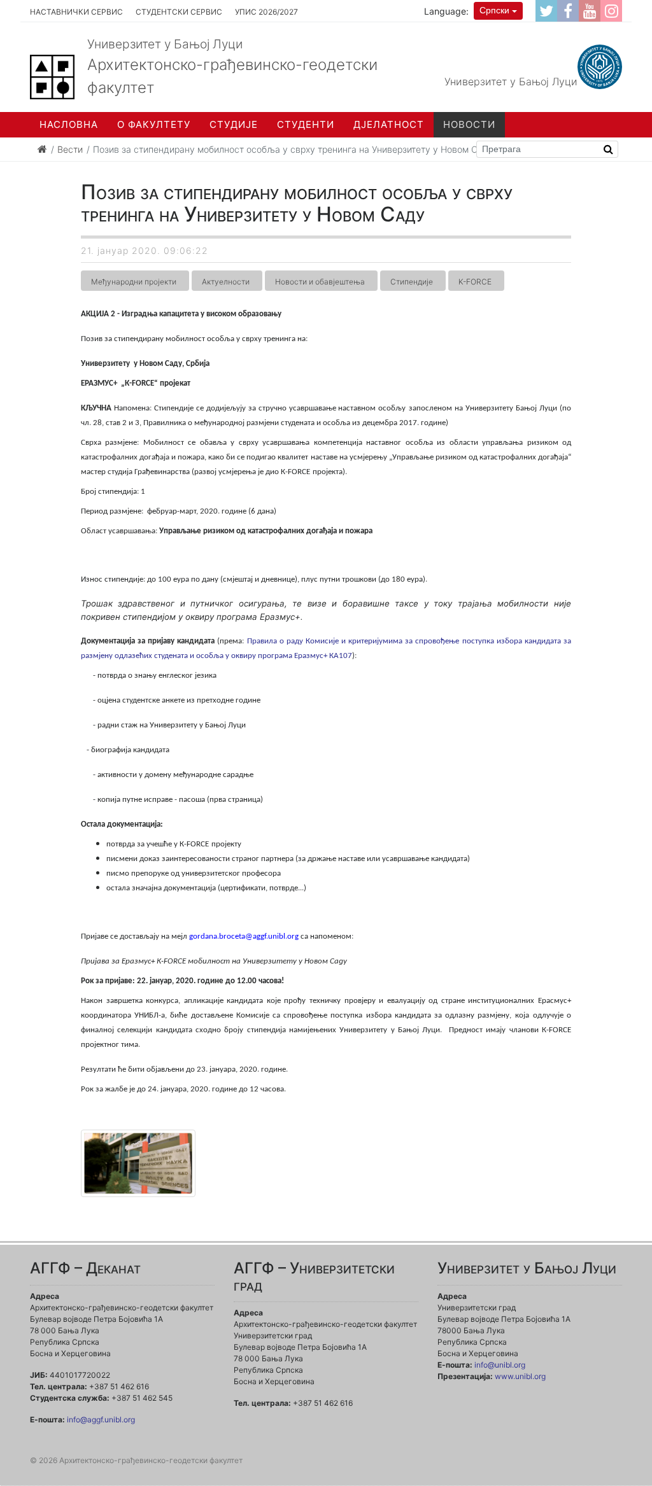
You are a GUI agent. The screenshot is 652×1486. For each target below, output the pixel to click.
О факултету (153, 124)
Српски (494, 10)
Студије (233, 124)
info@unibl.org (499, 1365)
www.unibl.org (520, 1376)
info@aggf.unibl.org (101, 1419)
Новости (469, 124)
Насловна (68, 124)
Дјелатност (388, 124)
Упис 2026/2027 (266, 12)
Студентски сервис (179, 12)
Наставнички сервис (76, 12)
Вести (70, 149)
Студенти (305, 124)
